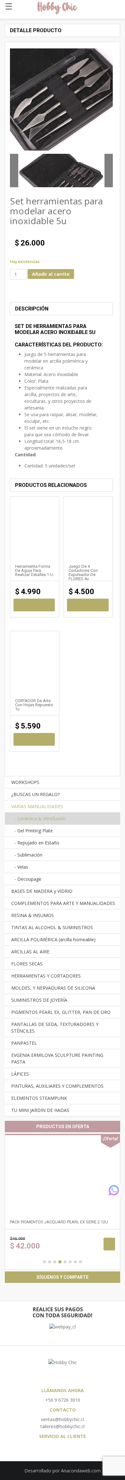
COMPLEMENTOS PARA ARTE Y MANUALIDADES (63, 903)
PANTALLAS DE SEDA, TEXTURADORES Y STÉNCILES (54, 1027)
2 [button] (49, 1261)
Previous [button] (14, 170)
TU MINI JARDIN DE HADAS (40, 1110)
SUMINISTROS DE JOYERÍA (39, 1000)
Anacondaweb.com (81, 1471)
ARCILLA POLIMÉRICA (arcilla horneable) (53, 939)
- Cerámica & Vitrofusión (39, 818)
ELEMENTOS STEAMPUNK (39, 1098)
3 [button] (54, 1261)
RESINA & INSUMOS (32, 915)
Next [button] (108, 170)
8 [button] (80, 1261)
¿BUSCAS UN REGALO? (35, 794)
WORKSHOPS (25, 782)
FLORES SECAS (27, 964)
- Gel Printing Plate (33, 831)
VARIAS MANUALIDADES (37, 806)
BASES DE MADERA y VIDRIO (41, 891)
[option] (61, 170)
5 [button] (65, 1261)
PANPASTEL (24, 1043)
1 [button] (44, 1261)
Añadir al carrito (51, 274)
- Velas (21, 867)
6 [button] (70, 1261)
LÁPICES (20, 1074)
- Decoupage (27, 879)
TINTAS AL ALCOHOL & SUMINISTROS (52, 927)
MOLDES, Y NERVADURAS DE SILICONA (53, 988)
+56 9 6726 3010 (62, 1400)
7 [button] (75, 1261)
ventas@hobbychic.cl (62, 1419)
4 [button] (60, 1261)
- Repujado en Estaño (36, 843)
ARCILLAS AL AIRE (30, 952)
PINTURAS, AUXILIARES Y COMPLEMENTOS (57, 1086)
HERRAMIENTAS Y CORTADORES (46, 976)
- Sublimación (28, 855)
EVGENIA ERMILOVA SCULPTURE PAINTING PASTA (57, 1058)
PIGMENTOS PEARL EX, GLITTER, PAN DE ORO (61, 1012)
